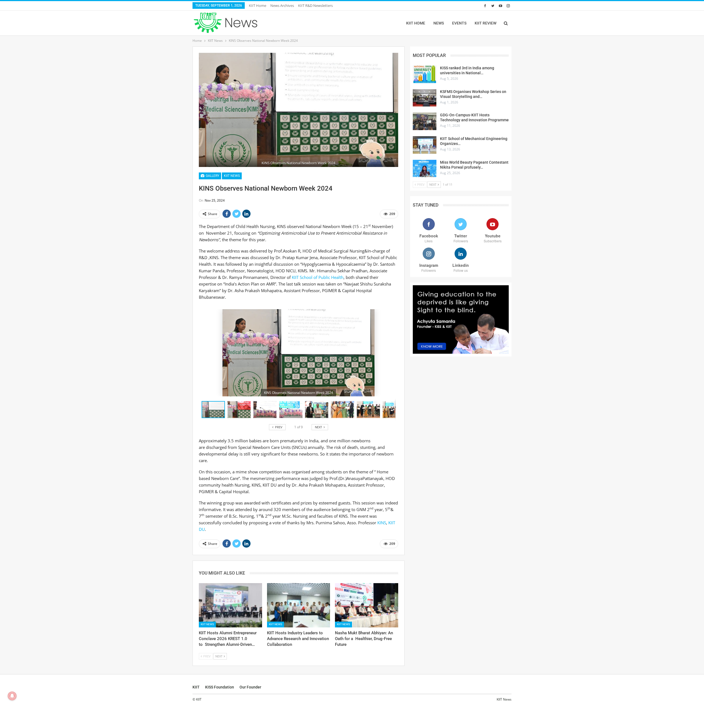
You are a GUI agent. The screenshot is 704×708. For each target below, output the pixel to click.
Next (396, 110)
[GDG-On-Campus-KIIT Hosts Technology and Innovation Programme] (424, 121)
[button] (240, 410)
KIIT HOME (415, 23)
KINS (381, 522)
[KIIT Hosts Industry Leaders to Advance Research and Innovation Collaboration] (298, 605)
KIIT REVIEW (485, 23)
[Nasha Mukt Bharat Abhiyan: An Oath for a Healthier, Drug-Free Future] (366, 605)
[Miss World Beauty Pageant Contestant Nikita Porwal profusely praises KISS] (424, 168)
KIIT (196, 687)
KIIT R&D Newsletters (315, 5)
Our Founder (250, 687)
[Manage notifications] (12, 695)
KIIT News (232, 176)
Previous (200, 110)
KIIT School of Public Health (317, 277)
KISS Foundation (219, 687)
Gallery (212, 176)
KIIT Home (257, 5)
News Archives (282, 5)
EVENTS (459, 23)
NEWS (438, 23)
